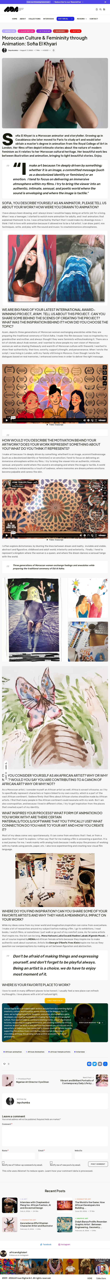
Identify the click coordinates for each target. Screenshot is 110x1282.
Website (78, 1151)
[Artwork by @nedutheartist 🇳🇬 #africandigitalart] (71, 1266)
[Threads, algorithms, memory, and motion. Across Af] (102, 1266)
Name (5, 1151)
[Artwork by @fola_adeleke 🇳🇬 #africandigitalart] (39, 1266)
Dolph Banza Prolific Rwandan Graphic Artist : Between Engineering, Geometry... (91, 1224)
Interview (80, 1052)
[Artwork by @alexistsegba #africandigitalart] (55, 1266)
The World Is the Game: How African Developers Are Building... (90, 1205)
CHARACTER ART (84, 1199)
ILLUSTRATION (27, 31)
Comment (7, 1124)
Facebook (47, 1244)
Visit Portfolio (55, 1001)
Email (41, 1151)
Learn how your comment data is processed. (69, 1171)
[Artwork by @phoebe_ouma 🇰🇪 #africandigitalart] (86, 1266)
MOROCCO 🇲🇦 (61, 31)
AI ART (24, 1199)
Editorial (63, 19)
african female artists (60, 1052)
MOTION (76, 31)
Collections (35, 19)
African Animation (36, 1052)
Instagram (65, 1244)
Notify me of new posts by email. (65, 1165)
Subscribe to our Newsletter (67, 2)
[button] (34, 620)
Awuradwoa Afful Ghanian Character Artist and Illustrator (36, 1224)
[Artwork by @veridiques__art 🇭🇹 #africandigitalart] (8, 1266)
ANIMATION (10, 31)
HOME (89, 1278)
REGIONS (81, 19)
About (23, 19)
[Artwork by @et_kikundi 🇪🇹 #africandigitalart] (23, 1266)
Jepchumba (13, 50)
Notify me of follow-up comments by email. (22, 1165)
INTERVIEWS (48, 19)
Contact (94, 19)
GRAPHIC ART (82, 1218)
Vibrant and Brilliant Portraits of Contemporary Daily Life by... (77, 1082)
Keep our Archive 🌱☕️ (90, 1023)
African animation (13, 1052)
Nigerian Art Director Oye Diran (32, 1081)
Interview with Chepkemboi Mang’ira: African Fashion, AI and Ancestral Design (35, 1205)
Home (14, 19)
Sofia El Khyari (23, 135)
